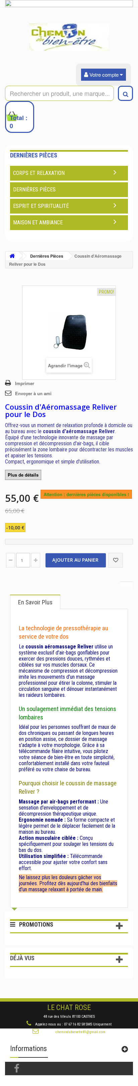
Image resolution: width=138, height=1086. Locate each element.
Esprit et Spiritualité (41, 206)
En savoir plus (35, 602)
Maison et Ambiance (38, 222)
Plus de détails (23, 475)
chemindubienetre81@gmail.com (81, 1032)
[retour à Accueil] (12, 256)
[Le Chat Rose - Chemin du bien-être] (69, 37)
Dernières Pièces (34, 189)
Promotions (36, 924)
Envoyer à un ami (33, 393)
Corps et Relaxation (39, 173)
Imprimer (24, 383)
